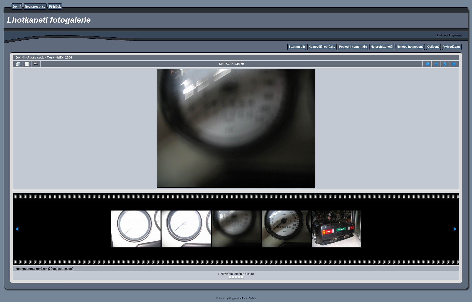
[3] (236, 277)
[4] (238, 277)
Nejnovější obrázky (322, 46)
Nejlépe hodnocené (410, 46)
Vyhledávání (451, 46)
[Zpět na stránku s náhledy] (17, 64)
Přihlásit (55, 6)
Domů (17, 6)
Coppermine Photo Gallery (242, 298)
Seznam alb (297, 46)
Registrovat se (35, 6)
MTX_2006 (64, 57)
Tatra (50, 57)
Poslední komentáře (353, 46)
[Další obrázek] (445, 64)
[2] (233, 277)
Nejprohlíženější (382, 46)
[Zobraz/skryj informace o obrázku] (26, 64)
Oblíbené (433, 46)
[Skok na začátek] (427, 64)
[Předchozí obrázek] (436, 64)
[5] (241, 277)
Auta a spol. (35, 57)
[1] (230, 277)
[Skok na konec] (454, 64)
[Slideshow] (35, 64)
